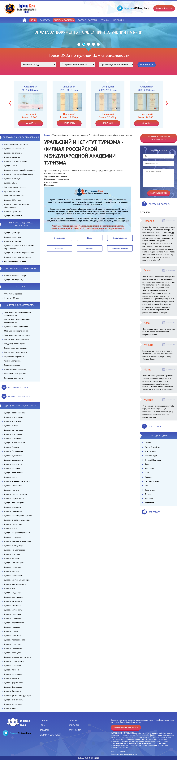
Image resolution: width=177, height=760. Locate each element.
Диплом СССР (10, 165)
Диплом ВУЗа (10, 183)
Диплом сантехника (13, 648)
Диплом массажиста (13, 575)
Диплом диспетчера (13, 524)
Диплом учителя (11, 678)
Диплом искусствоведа (14, 550)
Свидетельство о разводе (16, 348)
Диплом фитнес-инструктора (17, 695)
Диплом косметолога (14, 562)
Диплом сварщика (12, 652)
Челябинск (149, 468)
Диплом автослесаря (13, 417)
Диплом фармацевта (13, 682)
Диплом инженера (12, 537)
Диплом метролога (13, 601)
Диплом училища (12, 232)
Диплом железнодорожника (17, 532)
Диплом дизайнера (13, 511)
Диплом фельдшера (13, 687)
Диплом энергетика (13, 704)
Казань (148, 464)
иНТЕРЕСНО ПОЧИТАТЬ (19, 396)
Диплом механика (12, 605)
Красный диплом (12, 191)
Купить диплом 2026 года (16, 144)
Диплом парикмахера (14, 622)
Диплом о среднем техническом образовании (19, 247)
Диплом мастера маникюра (16, 580)
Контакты (118, 20)
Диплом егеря (10, 528)
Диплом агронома (12, 421)
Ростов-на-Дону (152, 481)
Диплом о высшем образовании (18, 174)
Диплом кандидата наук (15, 275)
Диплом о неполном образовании (19, 170)
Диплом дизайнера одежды (17, 520)
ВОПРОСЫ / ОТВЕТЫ (87, 20)
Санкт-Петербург (152, 447)
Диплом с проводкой (13, 215)
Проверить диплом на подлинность (158, 138)
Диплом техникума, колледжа (18, 257)
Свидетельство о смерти (15, 352)
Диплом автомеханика (14, 413)
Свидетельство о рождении (16, 339)
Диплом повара (11, 631)
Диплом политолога (13, 635)
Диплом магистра (12, 157)
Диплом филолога (12, 691)
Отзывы (105, 20)
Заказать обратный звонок (125, 727)
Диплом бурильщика (13, 451)
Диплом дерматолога (14, 498)
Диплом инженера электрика (17, 541)
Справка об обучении (14, 356)
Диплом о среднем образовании (19, 252)
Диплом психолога (12, 644)
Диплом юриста (11, 708)
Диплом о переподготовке (16, 326)
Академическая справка (15, 187)
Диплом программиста (14, 640)
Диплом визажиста (13, 464)
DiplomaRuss (24, 722)
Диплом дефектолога (14, 502)
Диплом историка (12, 554)
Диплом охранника (12, 614)
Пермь (147, 494)
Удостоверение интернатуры (17, 335)
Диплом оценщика (12, 618)
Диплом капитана (12, 558)
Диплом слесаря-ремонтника (17, 657)
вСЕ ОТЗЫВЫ (155, 426)
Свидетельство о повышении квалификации (17, 320)
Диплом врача (10, 477)
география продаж (18, 387)
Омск (147, 472)
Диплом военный (12, 468)
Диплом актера (11, 425)
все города (154, 512)
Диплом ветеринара (13, 460)
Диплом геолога (11, 490)
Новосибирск (150, 451)
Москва (148, 442)
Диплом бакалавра (13, 153)
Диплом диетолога (12, 507)
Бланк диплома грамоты (15, 373)
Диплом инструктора (13, 545)
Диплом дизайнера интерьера (18, 515)
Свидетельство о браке (14, 343)
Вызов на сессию (12, 365)
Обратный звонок (164, 8)
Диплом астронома (13, 434)
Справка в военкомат (14, 378)
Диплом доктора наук (14, 279)
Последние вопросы (159, 204)
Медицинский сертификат (16, 331)
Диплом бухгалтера (13, 455)
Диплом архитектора (13, 430)
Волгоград (149, 502)
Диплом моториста (13, 610)
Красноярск (150, 490)
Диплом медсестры (13, 592)
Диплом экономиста (13, 700)
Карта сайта (75, 730)
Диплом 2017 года (12, 200)
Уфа (146, 485)
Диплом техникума (12, 237)
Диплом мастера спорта (15, 584)
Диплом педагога (12, 627)
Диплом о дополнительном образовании (16, 205)
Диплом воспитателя (13, 472)
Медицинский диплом (14, 195)
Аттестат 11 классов (13, 298)
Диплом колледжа (12, 241)
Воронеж (149, 498)
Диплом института (12, 178)
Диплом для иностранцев (15, 161)
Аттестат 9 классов (13, 294)
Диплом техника (11, 670)
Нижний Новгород (153, 460)
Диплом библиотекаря (14, 442)
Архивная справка (12, 361)
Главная (47, 135)
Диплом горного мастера (15, 494)
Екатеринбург (151, 455)
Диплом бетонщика (13, 438)
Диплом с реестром (13, 211)
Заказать (45, 20)
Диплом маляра (11, 571)
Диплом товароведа (13, 674)
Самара (148, 477)
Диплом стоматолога (14, 661)
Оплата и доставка (64, 20)
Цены (33, 20)
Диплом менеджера (13, 597)
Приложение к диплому (15, 369)
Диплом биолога (11, 447)
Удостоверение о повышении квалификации (17, 313)
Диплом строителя (12, 665)
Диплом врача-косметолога (17, 481)
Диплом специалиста (14, 148)
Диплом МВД (10, 588)
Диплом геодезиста (13, 485)
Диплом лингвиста (12, 567)
